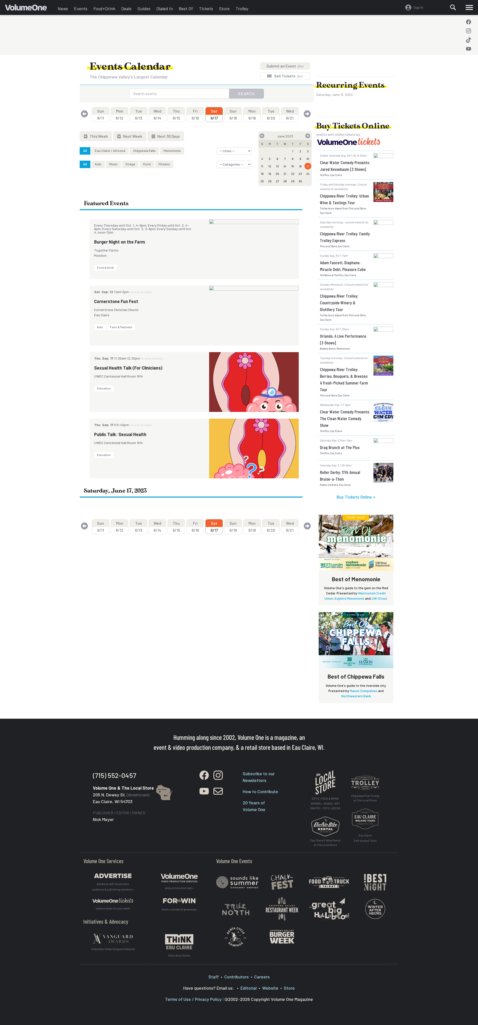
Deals (126, 8)
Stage (130, 164)
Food (147, 164)
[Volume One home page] (30, 8)
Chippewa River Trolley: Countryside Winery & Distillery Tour (339, 302)
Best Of (186, 8)
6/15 (176, 114)
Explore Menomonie (349, 598)
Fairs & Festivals (121, 327)
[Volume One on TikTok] (468, 39)
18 (262, 173)
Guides (143, 8)
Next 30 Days (168, 136)
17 (308, 166)
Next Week (132, 136)
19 (269, 173)
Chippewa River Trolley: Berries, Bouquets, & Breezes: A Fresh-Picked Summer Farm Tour (344, 379)
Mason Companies (363, 691)
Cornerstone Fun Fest (116, 301)
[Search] (453, 7)
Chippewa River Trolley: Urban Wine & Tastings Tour (344, 199)
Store (224, 8)
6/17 (214, 114)
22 (293, 173)
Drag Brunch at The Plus (339, 447)
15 (292, 166)
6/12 (119, 114)
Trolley (242, 8)
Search (246, 93)
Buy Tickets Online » (356, 497)
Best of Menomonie (356, 579)
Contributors (236, 976)
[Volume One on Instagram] (468, 30)
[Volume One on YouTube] (468, 48)
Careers (262, 976)
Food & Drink (105, 267)
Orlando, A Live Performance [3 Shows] (343, 339)
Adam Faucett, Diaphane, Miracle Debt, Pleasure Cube (343, 266)
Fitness (164, 164)
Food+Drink (104, 8)
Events (80, 8)
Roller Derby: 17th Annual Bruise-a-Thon (340, 475)
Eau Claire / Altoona (110, 150)
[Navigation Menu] (469, 7)
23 (300, 173)
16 (300, 166)
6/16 (195, 114)
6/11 (100, 114)
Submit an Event (285, 65)
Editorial (248, 988)
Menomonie (172, 150)
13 (277, 166)
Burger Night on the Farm (119, 242)
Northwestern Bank (356, 696)
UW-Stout (379, 598)
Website (270, 988)
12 (269, 166)
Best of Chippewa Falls (356, 676)
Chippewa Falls (144, 150)
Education (104, 388)
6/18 (233, 114)
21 (285, 173)
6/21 (290, 114)
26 (270, 181)
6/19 (252, 114)
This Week (98, 136)
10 (307, 158)
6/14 (157, 114)
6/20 (271, 114)
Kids (98, 164)
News (63, 8)
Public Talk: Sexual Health (120, 434)
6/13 (138, 114)
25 (262, 181)
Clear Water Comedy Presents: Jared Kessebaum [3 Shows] (345, 166)
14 (285, 166)
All (85, 150)
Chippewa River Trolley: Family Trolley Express (345, 237)
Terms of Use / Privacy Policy (193, 999)
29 (293, 181)
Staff (213, 976)
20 (277, 173)
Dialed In (164, 8)
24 (308, 173)
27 (277, 181)
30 (300, 181)
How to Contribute (260, 791)
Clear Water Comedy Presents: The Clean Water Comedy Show (345, 418)
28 (285, 181)
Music (113, 164)
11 (262, 166)
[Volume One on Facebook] (468, 21)
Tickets (206, 8)
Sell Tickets (288, 75)
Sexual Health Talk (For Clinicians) (128, 368)
